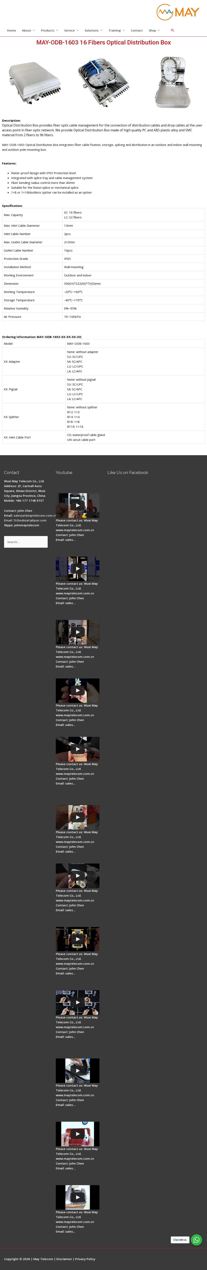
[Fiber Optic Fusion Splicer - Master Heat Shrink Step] (77, 939)
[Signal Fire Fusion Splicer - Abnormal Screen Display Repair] (77, 1197)
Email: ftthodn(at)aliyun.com (25, 520)
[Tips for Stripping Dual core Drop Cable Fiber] (77, 749)
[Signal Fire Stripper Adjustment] (77, 876)
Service (69, 30)
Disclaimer (64, 1259)
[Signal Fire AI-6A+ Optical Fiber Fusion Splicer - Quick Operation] (77, 817)
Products (47, 30)
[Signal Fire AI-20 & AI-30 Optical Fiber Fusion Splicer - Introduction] (77, 1002)
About (26, 30)
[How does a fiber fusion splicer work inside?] (77, 569)
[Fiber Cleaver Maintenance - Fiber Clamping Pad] (77, 632)
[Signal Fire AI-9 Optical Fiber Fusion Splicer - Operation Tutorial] (77, 1134)
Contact (137, 30)
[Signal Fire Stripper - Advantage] (77, 690)
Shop (152, 30)
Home (11, 30)
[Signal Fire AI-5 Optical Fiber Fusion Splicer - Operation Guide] (77, 505)
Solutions (92, 30)
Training (115, 30)
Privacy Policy (85, 1259)
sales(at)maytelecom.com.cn (35, 515)
